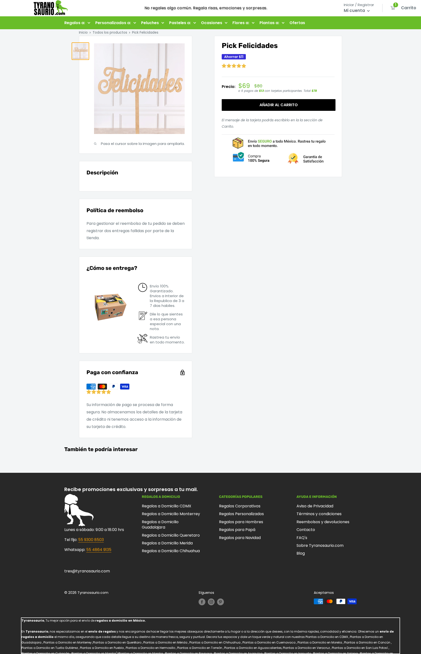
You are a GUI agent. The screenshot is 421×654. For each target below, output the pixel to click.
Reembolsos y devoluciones (323, 522)
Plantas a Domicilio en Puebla (102, 648)
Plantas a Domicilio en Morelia (319, 642)
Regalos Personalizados (241, 514)
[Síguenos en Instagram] (211, 601)
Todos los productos (110, 32)
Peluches (150, 23)
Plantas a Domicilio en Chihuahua (214, 642)
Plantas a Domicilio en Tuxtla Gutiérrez (49, 648)
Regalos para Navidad (240, 537)
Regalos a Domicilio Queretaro (171, 535)
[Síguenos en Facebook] (202, 601)
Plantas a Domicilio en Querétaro (117, 642)
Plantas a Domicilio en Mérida (165, 642)
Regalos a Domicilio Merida (167, 543)
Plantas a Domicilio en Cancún (367, 642)
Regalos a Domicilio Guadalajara (160, 524)
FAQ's (302, 537)
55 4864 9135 (98, 549)
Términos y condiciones (319, 514)
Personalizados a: (113, 23)
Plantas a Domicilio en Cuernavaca (269, 642)
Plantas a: (269, 23)
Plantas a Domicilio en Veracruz (306, 648)
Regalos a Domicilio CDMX (166, 506)
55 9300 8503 (91, 539)
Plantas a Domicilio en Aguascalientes (253, 648)
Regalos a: (74, 23)
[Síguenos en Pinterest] (220, 601)
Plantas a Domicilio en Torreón (199, 648)
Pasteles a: (180, 23)
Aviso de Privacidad (315, 506)
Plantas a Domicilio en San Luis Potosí (360, 648)
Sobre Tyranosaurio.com (320, 545)
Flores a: (240, 23)
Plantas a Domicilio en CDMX (327, 637)
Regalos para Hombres (241, 522)
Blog (301, 553)
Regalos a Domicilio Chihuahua (171, 551)
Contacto (306, 529)
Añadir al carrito (278, 105)
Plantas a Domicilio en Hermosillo (150, 648)
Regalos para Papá (237, 529)
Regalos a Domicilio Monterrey (171, 514)
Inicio (83, 32)
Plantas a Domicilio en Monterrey (67, 642)
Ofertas (297, 23)
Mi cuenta (355, 10)
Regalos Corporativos (239, 506)
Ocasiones (211, 23)
